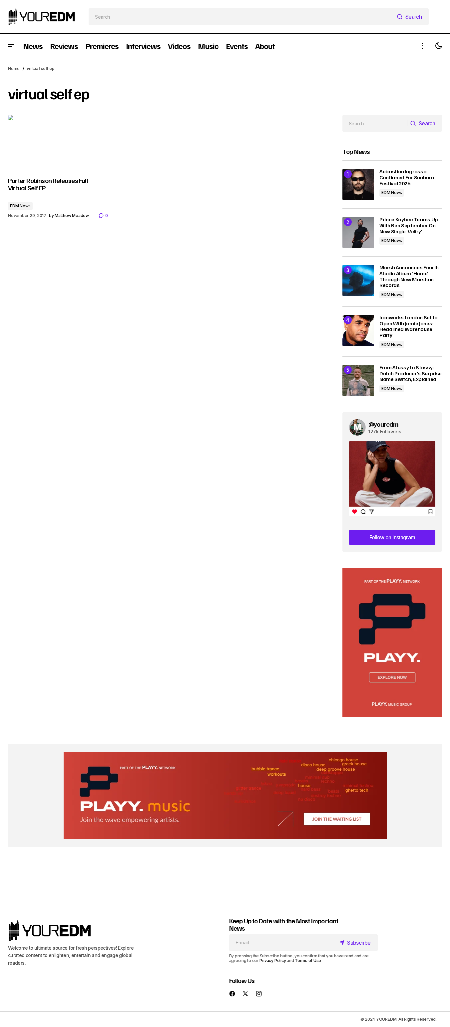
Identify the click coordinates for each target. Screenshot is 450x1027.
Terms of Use (308, 960)
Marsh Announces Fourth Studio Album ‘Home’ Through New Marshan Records (409, 276)
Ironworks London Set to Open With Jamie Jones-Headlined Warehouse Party (408, 326)
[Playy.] (225, 795)
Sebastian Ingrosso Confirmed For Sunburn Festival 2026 (406, 177)
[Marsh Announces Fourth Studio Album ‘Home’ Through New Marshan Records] (358, 280)
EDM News (20, 205)
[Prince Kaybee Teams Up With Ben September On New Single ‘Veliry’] (358, 232)
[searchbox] (241, 17)
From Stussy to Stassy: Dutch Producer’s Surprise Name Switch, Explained (410, 373)
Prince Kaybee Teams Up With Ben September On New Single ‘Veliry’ (408, 225)
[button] (11, 46)
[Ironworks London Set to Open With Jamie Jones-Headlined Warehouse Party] (358, 330)
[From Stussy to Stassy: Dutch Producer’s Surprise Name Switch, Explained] (358, 380)
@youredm (383, 424)
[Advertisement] (392, 642)
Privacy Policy (272, 960)
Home (14, 68)
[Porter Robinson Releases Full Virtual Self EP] (58, 143)
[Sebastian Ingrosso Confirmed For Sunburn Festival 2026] (358, 184)
